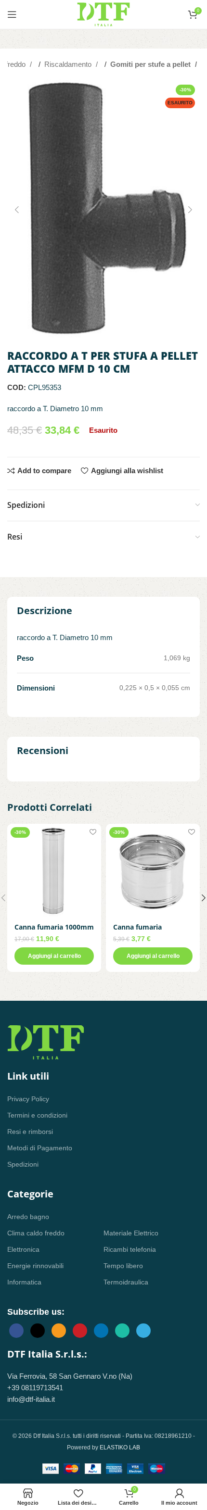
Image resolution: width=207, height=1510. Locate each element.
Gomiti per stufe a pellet (151, 64)
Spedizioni (23, 1164)
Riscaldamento (68, 64)
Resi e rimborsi (30, 1131)
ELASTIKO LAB (120, 1447)
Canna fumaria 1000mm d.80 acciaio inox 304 (54, 931)
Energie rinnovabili (35, 1266)
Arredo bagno (28, 1217)
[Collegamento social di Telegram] (143, 1330)
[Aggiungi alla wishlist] (92, 832)
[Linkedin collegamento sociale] (101, 1330)
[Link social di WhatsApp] (122, 1330)
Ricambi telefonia (130, 1249)
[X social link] (37, 1330)
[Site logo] (103, 14)
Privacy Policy (28, 1099)
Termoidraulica (126, 1282)
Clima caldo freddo (36, 1233)
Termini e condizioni (37, 1115)
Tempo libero (123, 1266)
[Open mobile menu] (12, 14)
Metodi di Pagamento (39, 1148)
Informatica (24, 1282)
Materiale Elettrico (131, 1233)
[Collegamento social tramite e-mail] (59, 1330)
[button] (16, 209)
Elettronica (23, 1249)
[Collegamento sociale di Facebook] (16, 1330)
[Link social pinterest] (80, 1330)
